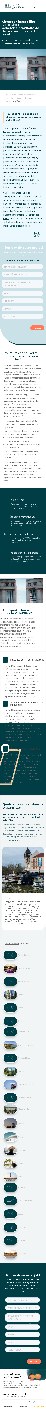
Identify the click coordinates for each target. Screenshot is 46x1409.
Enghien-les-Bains (24, 728)
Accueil (7, 95)
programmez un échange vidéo (19, 43)
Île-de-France (12, 943)
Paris (36, 135)
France (28, 98)
